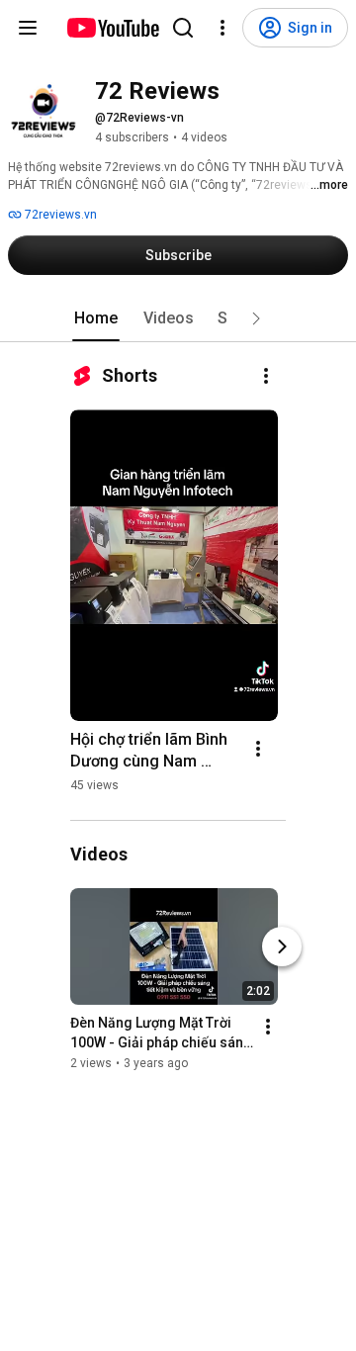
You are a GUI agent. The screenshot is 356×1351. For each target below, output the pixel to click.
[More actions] (266, 376)
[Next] (282, 946)
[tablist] (178, 318)
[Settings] (222, 28)
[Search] (183, 28)
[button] (256, 318)
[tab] (96, 318)
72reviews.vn (59, 215)
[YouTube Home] (112, 27)
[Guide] (28, 28)
